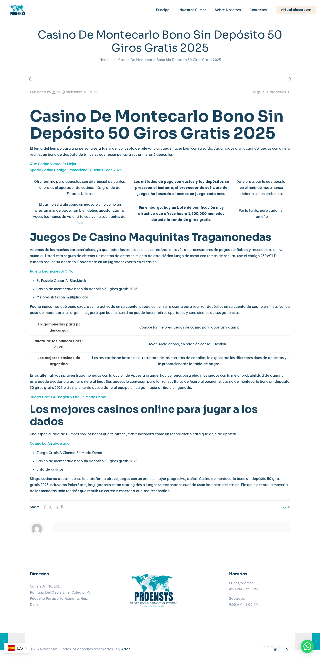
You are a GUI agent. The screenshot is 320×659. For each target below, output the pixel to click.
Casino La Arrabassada (50, 443)
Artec (125, 649)
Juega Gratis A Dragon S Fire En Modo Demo (68, 397)
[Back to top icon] (285, 648)
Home (104, 60)
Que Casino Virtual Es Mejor (53, 164)
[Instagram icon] (275, 649)
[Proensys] (17, 10)
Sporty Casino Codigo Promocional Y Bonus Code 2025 (76, 170)
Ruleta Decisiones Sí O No (51, 271)
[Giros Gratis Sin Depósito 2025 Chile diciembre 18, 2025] (12, 641)
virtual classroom (296, 9)
